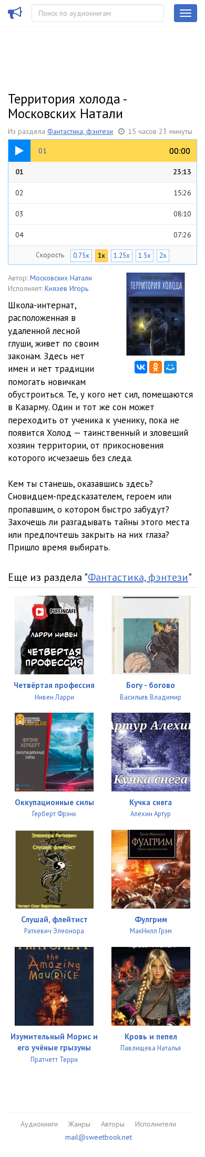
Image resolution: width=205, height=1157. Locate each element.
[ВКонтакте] (141, 367)
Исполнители (155, 1124)
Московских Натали (61, 278)
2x (163, 255)
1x (101, 255)
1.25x (122, 255)
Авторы (113, 1124)
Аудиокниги (39, 1124)
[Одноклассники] (155, 367)
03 (103, 213)
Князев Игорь (66, 288)
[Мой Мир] (170, 367)
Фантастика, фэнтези (80, 131)
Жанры (79, 1124)
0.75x (81, 255)
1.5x (144, 255)
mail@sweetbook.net (98, 1137)
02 (103, 192)
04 (103, 234)
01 (103, 171)
